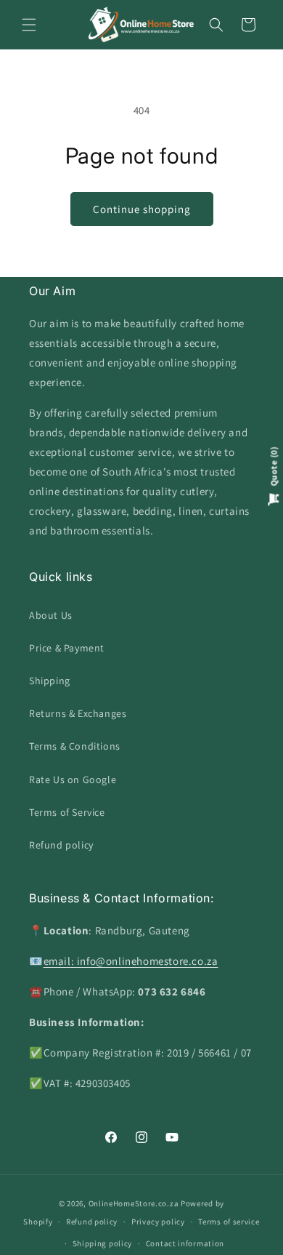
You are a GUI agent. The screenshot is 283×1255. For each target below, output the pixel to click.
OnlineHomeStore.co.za (134, 1203)
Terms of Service (67, 812)
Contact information (185, 1243)
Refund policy (61, 844)
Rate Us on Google (72, 779)
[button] (29, 25)
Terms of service (228, 1221)
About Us (51, 615)
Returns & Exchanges (77, 713)
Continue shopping (142, 209)
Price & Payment (66, 647)
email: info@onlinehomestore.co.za (131, 961)
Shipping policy (103, 1243)
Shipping (49, 680)
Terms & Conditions (74, 746)
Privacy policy (158, 1221)
